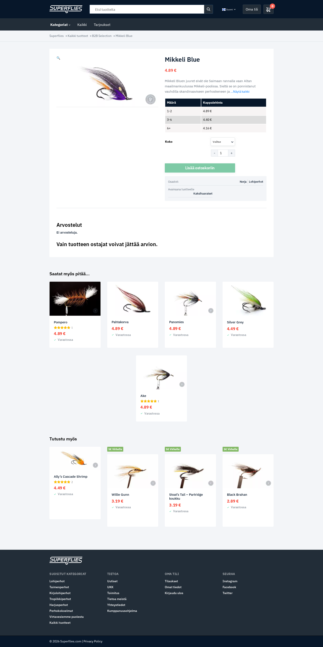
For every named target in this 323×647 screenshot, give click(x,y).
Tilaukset (171, 581)
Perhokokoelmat (61, 611)
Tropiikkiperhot (60, 599)
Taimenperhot (59, 587)
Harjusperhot (58, 605)
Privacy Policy (92, 641)
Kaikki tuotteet (78, 36)
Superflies (56, 36)
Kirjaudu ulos (174, 593)
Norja (243, 182)
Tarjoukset (102, 24)
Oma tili (252, 9)
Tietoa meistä (117, 599)
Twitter (227, 593)
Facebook (229, 587)
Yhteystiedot (116, 605)
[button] (58, 58)
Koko (168, 142)
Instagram (230, 581)
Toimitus (113, 593)
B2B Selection (102, 36)
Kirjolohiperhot (60, 593)
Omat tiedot (173, 587)
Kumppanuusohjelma (122, 611)
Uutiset (112, 581)
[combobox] (223, 141)
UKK (110, 587)
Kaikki (82, 24)
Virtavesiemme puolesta (66, 617)
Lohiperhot (256, 182)
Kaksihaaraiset (202, 193)
